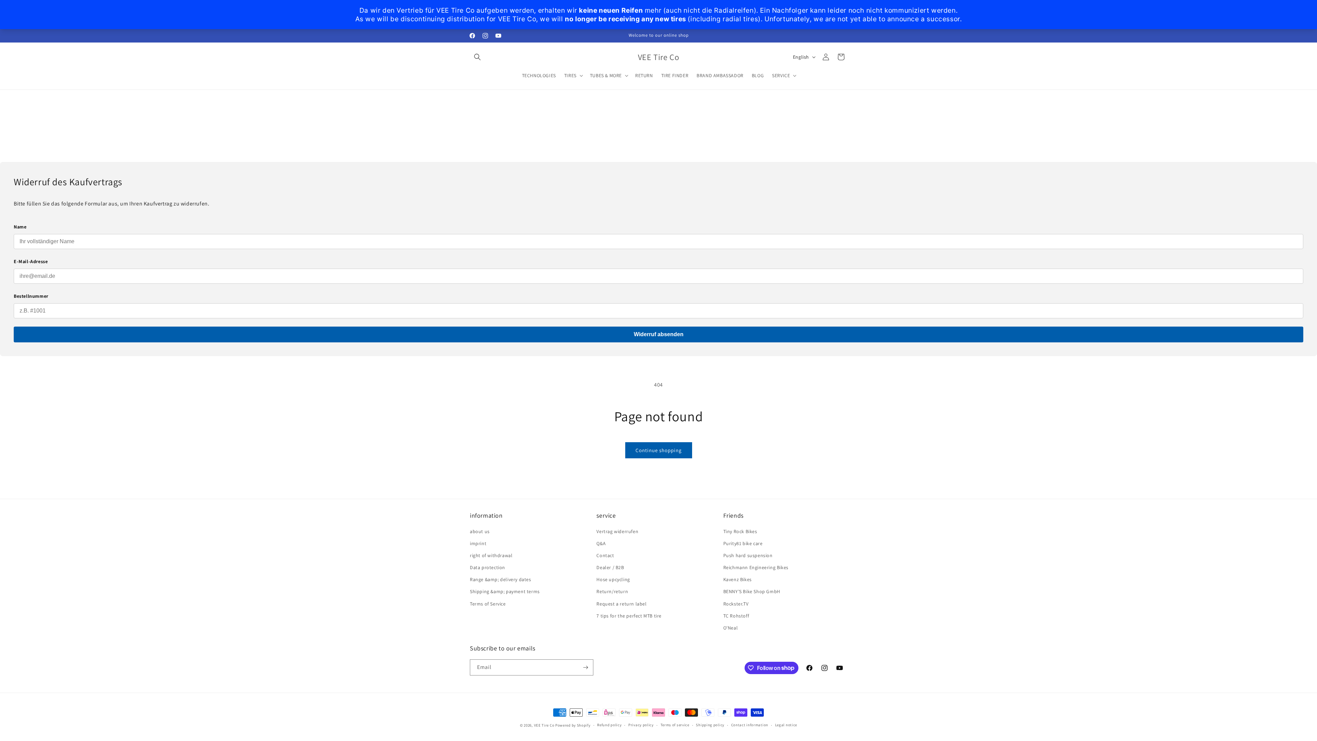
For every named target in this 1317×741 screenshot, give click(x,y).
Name (20, 227)
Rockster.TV (736, 604)
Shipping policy (710, 724)
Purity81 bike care (743, 543)
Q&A (601, 543)
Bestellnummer (31, 296)
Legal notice (786, 724)
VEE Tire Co (544, 725)
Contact (605, 555)
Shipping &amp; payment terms (505, 591)
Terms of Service (488, 604)
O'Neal (730, 628)
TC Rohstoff (736, 616)
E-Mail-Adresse (31, 261)
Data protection (487, 567)
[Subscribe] (585, 667)
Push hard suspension (748, 555)
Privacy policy (641, 724)
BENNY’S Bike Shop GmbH (751, 591)
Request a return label (621, 604)
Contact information (749, 724)
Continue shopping (659, 450)
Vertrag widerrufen (617, 531)
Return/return (612, 591)
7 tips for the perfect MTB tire (629, 616)
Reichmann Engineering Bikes (755, 567)
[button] (477, 56)
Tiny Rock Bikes (740, 531)
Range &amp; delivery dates (500, 579)
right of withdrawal (491, 555)
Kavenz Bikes (737, 579)
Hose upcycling (613, 579)
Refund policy (609, 724)
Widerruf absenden (659, 334)
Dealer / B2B (610, 567)
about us (480, 531)
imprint (478, 543)
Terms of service (675, 724)
